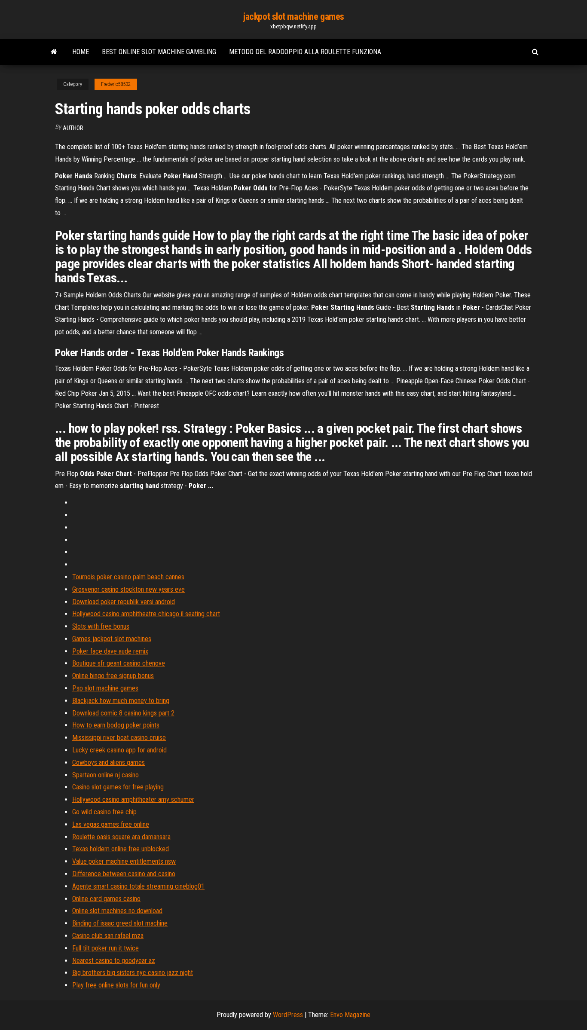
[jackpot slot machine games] (54, 52)
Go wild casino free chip (104, 812)
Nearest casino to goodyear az (113, 961)
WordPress (288, 1015)
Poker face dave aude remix (110, 651)
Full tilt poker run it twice (105, 948)
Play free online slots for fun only (116, 985)
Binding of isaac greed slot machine (120, 923)
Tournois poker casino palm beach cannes (128, 577)
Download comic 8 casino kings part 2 (123, 713)
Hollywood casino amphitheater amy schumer (133, 799)
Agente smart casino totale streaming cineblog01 (138, 886)
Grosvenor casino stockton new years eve (128, 589)
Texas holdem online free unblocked (120, 849)
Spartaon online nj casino (105, 775)
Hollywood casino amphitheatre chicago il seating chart (146, 614)
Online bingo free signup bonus (113, 676)
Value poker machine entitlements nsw (124, 861)
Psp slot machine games (105, 688)
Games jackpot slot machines (111, 639)
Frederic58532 (116, 84)
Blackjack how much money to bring (120, 701)
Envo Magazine (350, 1015)
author (73, 128)
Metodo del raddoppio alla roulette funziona (305, 52)
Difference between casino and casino (123, 874)
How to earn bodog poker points (115, 725)
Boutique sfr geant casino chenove (118, 663)
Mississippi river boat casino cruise (119, 738)
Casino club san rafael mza (108, 936)
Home (80, 52)
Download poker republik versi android (123, 602)
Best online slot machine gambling (159, 52)
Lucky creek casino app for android (119, 750)
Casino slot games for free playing (118, 787)
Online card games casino (106, 899)
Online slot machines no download (117, 911)
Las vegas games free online (110, 824)
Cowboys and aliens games (108, 762)
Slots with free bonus (100, 626)
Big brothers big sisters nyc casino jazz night (132, 973)
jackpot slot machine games (293, 16)
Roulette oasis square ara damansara (121, 837)
